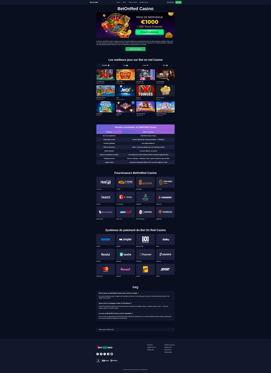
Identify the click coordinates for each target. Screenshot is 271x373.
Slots (164, 65)
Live (124, 65)
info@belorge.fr (168, 352)
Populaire (104, 65)
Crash (144, 65)
